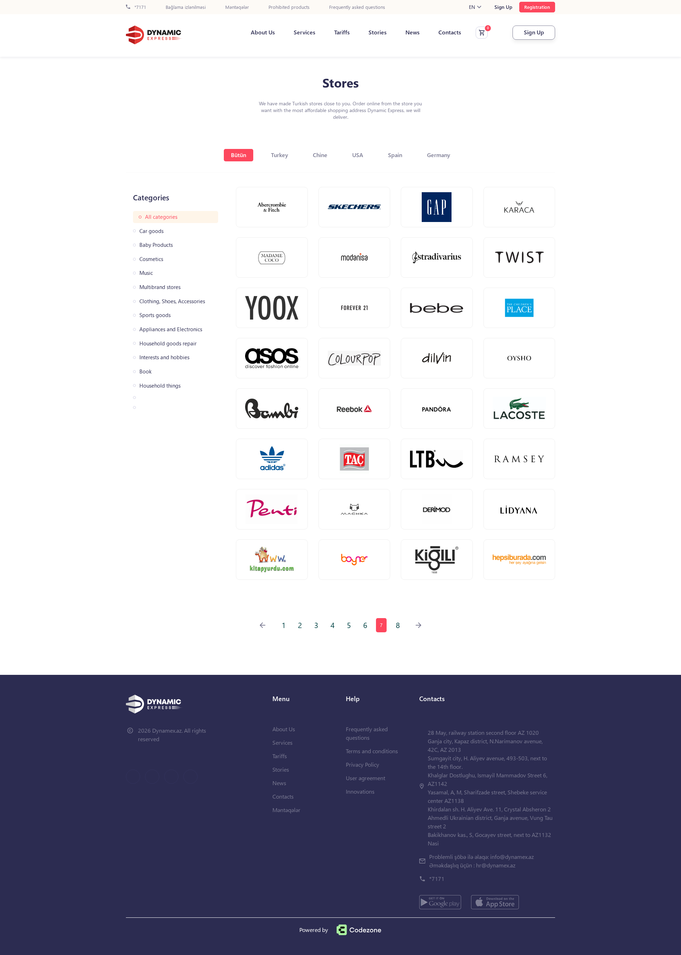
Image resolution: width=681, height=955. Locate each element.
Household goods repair (167, 343)
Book (145, 371)
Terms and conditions (372, 751)
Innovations (360, 791)
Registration (537, 7)
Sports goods (155, 315)
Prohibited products (289, 7)
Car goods (151, 231)
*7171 (139, 7)
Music (146, 273)
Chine (320, 155)
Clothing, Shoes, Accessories (172, 301)
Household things (160, 385)
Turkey (279, 155)
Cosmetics (151, 259)
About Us (263, 32)
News (412, 32)
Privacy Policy (362, 764)
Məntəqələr (237, 7)
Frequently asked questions (357, 7)
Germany (438, 155)
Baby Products (156, 244)
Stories (378, 32)
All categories (161, 216)
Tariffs (342, 32)
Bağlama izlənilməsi (186, 7)
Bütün (238, 155)
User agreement (365, 778)
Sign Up (503, 7)
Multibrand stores (160, 287)
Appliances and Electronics (170, 329)
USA (357, 155)
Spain (395, 155)
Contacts (449, 32)
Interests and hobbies (164, 357)
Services (304, 32)
